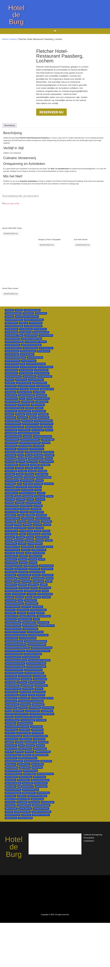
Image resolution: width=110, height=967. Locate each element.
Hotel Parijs (49, 496)
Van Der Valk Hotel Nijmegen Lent (13, 348)
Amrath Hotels (9, 811)
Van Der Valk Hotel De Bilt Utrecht (28, 366)
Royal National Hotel (41, 395)
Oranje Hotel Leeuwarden (24, 411)
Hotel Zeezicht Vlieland (11, 471)
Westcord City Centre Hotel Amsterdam (34, 319)
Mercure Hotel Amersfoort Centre (30, 423)
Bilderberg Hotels (29, 751)
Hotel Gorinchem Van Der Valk (12, 549)
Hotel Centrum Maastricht (38, 578)
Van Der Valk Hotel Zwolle (11, 329)
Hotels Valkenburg (38, 455)
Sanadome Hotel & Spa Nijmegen (26, 395)
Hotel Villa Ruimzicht (29, 477)
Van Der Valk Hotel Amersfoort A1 (13, 376)
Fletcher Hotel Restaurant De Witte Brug (36, 663)
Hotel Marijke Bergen (46, 521)
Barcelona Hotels (22, 795)
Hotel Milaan (21, 515)
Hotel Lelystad (39, 527)
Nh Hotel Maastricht (31, 414)
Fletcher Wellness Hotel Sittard (30, 625)
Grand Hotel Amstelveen (22, 609)
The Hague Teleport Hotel (43, 385)
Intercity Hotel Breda (23, 448)
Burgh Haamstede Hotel (30, 742)
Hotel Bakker (44, 584)
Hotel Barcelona (22, 584)
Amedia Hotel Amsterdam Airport (22, 811)
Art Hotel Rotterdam (10, 805)
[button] (55, 30)
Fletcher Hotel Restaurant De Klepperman (15, 666)
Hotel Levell (31, 527)
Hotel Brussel (49, 578)
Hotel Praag (18, 496)
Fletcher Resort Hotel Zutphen (30, 628)
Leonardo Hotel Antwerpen (12, 442)
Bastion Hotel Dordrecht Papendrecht (40, 780)
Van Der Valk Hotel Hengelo (12, 354)
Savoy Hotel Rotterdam (11, 395)
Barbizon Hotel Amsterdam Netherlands (37, 795)
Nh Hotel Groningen (43, 414)
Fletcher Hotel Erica (21, 682)
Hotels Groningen (35, 464)
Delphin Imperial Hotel (18, 710)
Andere (13, 39)
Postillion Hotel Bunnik (11, 404)
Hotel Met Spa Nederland (27, 518)
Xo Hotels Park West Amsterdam (13, 313)
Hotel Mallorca (9, 524)
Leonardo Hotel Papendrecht (12, 439)
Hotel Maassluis (27, 524)
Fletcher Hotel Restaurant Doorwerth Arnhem (16, 660)
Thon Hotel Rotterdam (11, 385)
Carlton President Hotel (37, 729)
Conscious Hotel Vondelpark (27, 720)
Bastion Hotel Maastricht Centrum (45, 773)
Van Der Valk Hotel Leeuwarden (28, 351)
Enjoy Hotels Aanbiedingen (12, 694)
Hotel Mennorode (21, 521)
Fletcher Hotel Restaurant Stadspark (14, 641)
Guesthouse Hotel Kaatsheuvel (13, 606)
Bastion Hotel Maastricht (11, 776)
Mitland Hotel (33, 417)
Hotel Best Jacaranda (38, 581)
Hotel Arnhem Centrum (45, 587)
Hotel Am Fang (19, 597)
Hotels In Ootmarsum (32, 461)
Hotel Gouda (49, 546)
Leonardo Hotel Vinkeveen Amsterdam (42, 436)
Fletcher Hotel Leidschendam (12, 679)
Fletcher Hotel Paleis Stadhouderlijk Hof (34, 672)
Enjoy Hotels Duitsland (25, 691)
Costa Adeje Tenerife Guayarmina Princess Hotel (17, 713)
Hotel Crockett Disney (47, 575)
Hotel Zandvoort (22, 471)
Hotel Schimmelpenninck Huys (12, 490)
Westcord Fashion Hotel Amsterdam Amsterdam (27, 316)
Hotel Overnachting (10, 499)
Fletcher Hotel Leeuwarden (40, 679)
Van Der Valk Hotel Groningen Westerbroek (15, 357)
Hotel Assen (34, 587)
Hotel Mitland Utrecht (10, 515)
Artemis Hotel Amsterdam (47, 802)
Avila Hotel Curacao (10, 802)
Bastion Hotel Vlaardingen (11, 767)
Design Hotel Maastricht (38, 704)
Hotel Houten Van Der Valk (34, 534)
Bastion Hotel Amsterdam (29, 792)
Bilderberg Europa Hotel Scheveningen (27, 758)
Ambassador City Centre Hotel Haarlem (41, 811)
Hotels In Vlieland (20, 461)
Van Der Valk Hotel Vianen (26, 329)
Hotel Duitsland (32, 559)
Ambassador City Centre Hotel (12, 814)
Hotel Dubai (41, 559)
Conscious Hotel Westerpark (12, 720)
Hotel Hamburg (39, 540)
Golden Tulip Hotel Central (12, 616)
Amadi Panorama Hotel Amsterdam (41, 814)
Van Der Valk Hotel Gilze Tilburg (35, 357)
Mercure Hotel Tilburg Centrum (13, 420)
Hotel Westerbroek (10, 474)
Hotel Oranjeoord (21, 499)
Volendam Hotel (23, 322)
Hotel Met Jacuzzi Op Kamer (42, 518)
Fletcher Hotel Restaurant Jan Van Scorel (15, 650)
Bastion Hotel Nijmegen (29, 773)
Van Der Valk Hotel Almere (29, 376)
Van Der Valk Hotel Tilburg (11, 332)
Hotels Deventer (9, 467)
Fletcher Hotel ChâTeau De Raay (36, 682)
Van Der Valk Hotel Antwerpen (41, 373)
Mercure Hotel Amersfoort (46, 423)
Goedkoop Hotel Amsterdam (24, 619)
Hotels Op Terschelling (11, 458)
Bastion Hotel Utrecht (25, 767)
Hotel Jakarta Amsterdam (11, 534)
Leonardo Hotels (27, 436)
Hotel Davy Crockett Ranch (24, 575)
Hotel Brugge (8, 581)
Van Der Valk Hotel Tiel (25, 332)
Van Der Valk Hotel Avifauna (41, 370)
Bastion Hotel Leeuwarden (25, 776)
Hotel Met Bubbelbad (10, 521)
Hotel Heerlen (9, 540)
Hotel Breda (17, 581)
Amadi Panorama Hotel (11, 818)
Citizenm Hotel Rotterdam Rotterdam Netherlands (17, 726)
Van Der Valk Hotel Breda (11, 370)
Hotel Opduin (30, 499)
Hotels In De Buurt (24, 464)
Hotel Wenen (20, 474)
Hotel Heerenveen (19, 540)
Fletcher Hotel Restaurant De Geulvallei (36, 666)
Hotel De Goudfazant (10, 575)
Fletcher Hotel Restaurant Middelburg (36, 644)
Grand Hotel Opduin (37, 606)
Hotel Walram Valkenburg (41, 474)
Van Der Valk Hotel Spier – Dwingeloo (14, 335)
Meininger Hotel (47, 426)
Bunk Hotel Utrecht (43, 742)
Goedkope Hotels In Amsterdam (27, 616)
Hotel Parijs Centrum (39, 496)
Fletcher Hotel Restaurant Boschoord (14, 669)
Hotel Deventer (9, 568)
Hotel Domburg (33, 562)
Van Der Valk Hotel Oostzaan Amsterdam (31, 344)
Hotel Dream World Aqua (11, 562)
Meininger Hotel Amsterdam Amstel (34, 426)
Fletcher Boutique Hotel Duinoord (13, 688)
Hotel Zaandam (32, 471)
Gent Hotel (36, 619)
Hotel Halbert (49, 540)
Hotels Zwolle (29, 455)
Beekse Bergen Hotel (10, 764)
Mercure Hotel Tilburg (27, 420)
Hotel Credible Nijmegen (11, 578)
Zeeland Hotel (19, 310)
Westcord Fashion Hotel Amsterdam (14, 319)
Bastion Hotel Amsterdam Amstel (30, 789)
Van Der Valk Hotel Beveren (26, 370)
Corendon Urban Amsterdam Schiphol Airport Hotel (41, 713)
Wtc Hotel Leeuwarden (41, 313)
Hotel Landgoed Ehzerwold (26, 530)
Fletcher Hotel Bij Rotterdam (12, 685)
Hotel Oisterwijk (9, 502)
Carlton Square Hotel (24, 729)
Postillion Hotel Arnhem (23, 404)
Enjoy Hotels (23, 694)
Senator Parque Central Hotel (24, 392)
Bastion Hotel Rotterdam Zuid (30, 770)
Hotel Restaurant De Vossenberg (27, 493)
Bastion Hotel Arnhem (10, 786)
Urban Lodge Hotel (10, 382)
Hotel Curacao (36, 575)
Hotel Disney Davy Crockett (30, 565)
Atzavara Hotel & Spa (34, 802)
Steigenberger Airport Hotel (47, 389)
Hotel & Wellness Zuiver (30, 600)
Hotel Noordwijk (38, 505)
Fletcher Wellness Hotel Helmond (13, 628)
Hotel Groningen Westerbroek (35, 543)
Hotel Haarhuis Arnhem (11, 543)
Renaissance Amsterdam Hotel (42, 398)
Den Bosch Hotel (23, 707)
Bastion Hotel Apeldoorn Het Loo (25, 786)
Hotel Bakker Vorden (33, 584)
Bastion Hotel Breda (27, 783)
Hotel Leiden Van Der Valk (11, 530)
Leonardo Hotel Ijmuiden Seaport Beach (30, 439)
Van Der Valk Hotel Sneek (31, 335)
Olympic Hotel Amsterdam (39, 411)
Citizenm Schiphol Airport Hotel (25, 723)
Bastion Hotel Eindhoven (23, 780)
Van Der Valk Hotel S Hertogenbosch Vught (31, 338)
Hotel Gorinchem (26, 549)
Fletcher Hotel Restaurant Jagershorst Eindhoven (38, 650)
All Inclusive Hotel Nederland (25, 818)
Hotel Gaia (28, 553)
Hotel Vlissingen (18, 477)
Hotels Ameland (19, 467)
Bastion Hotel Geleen (10, 780)
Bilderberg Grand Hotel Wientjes (40, 754)
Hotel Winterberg (42, 471)
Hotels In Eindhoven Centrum (46, 461)
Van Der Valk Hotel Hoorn (43, 351)
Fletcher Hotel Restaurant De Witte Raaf (15, 663)
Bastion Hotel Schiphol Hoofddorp (13, 770)
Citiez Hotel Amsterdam (36, 726)
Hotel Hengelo (30, 537)
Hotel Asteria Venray (24, 587)
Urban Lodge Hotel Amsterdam (36, 379)
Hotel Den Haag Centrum (21, 568)
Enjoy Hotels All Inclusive (39, 691)
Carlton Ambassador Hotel (12, 739)
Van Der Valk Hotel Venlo (40, 329)
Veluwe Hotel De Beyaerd (35, 322)
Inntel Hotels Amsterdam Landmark (33, 452)
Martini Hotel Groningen (11, 430)
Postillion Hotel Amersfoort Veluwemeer (14, 408)
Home (5, 39)
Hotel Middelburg (30, 515)
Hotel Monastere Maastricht (36, 512)
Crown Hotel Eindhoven (47, 710)
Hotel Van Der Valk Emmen (12, 480)
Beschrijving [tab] (9, 125)
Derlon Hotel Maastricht (11, 707)
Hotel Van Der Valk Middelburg (43, 477)
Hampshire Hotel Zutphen (31, 603)
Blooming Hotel (19, 751)
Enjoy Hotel (31, 694)
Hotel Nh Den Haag (35, 508)
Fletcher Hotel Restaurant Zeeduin (27, 638)
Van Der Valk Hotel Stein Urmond (40, 332)
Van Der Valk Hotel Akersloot (44, 376)
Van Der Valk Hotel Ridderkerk (12, 344)
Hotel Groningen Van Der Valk (12, 546)
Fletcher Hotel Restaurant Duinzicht (31, 657)
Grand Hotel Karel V (10, 609)
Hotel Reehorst (9, 496)
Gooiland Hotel (31, 612)
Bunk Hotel (21, 745)
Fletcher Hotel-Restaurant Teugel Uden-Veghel (16, 635)
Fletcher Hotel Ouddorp (11, 676)
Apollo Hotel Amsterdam (11, 808)
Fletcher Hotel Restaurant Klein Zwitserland (41, 647)
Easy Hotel (49, 698)
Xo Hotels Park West (28, 313)
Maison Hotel (49, 430)
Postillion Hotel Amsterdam (38, 404)
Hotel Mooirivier (24, 512)
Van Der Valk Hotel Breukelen (45, 366)
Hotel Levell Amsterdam (20, 527)
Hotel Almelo (37, 597)
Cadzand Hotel (19, 742)
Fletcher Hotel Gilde (10, 682)
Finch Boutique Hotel (28, 688)
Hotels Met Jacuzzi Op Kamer (36, 458)
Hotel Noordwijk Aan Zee (26, 505)
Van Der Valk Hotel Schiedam (12, 338)
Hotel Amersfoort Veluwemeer (45, 594)
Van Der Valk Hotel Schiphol (46, 335)
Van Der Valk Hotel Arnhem (26, 373)
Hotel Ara (8, 594)
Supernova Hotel (34, 389)
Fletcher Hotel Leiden (26, 679)
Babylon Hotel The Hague (23, 799)
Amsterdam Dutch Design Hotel (41, 808)
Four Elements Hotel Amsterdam (13, 622)
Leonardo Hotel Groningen (47, 439)
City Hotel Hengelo (41, 720)
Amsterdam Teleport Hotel (25, 808)
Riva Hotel (22, 398)
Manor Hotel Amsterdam (37, 430)
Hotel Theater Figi (28, 483)
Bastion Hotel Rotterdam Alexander (13, 773)
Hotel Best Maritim (26, 581)
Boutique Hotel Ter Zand (11, 748)
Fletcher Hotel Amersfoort (41, 685)
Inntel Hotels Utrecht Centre (36, 448)
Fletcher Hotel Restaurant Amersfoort (14, 672)
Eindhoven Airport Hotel (11, 698)
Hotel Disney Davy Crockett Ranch (14, 565)
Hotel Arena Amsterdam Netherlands (14, 590)
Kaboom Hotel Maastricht (25, 445)
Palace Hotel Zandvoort (11, 411)
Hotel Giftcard (20, 553)
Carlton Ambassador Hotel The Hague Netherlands (35, 736)
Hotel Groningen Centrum (27, 546)
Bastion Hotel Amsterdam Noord (13, 789)
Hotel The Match (38, 483)
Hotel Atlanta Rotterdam (11, 587)
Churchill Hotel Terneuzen (11, 729)
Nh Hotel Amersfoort (22, 417)
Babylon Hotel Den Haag (37, 799)
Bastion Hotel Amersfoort (43, 792)
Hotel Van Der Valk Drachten (27, 480)
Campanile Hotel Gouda (39, 739)
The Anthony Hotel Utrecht (12, 389)
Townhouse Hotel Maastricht (39, 382)
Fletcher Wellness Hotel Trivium (13, 625)
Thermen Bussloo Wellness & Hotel (26, 385)
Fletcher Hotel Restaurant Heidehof (14, 654)
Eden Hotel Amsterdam (24, 698)
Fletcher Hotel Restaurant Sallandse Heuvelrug (35, 641)
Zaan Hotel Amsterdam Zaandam (32, 310)
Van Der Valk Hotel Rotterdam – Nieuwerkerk (35, 341)
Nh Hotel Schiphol (20, 414)
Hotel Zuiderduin (38, 467)
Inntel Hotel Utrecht (48, 452)
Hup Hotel (20, 455)
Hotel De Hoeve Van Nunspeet (37, 572)
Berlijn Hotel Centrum (46, 761)
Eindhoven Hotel (40, 694)
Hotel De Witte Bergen (47, 568)
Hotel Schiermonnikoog (27, 490)
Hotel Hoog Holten (10, 537)
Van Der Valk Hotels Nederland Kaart (33, 326)
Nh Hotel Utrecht (9, 414)
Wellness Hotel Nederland (11, 322)
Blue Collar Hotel (9, 751)
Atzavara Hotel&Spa (21, 802)
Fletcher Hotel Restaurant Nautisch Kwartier (16, 644)
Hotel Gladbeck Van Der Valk (38, 549)
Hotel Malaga (18, 524)
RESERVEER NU (51, 112)
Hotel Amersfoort (9, 597)
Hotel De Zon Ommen (34, 568)
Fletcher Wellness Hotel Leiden (47, 625)
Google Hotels (40, 612)
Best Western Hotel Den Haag (32, 761)
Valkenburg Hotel (9, 379)
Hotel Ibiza (22, 534)
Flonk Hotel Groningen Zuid (29, 622)
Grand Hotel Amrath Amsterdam (38, 609)
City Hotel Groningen (10, 723)
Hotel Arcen (45, 590)
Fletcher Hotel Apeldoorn (26, 685)
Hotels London (48, 458)
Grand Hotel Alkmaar (10, 612)
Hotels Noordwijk (22, 458)
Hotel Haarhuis (22, 543)
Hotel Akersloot (46, 597)
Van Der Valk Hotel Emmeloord (12, 360)
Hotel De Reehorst (23, 572)
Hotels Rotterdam (49, 455)
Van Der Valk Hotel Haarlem (27, 354)
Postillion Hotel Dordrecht (28, 401)
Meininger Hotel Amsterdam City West (14, 426)
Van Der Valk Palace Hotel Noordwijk (14, 326)
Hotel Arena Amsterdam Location (32, 590)
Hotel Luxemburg (37, 524)
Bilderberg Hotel (26, 754)
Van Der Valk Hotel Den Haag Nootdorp (36, 363)
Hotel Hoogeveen (46, 534)
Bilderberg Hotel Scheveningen (43, 751)
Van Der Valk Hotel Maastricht (30, 348)
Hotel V (19, 483)
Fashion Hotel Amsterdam (11, 691)
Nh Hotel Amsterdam (10, 417)
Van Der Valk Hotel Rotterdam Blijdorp (14, 341)
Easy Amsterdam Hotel (11, 701)
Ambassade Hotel (26, 814)
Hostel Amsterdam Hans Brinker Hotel (14, 603)
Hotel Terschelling (10, 486)
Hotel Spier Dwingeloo (21, 486)
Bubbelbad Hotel (30, 745)
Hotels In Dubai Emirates (11, 464)
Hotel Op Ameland (40, 499)
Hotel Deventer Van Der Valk (46, 565)
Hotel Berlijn (48, 581)
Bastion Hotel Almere (10, 795)
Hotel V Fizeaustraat (10, 483)
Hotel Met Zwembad (41, 515)
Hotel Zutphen (29, 467)
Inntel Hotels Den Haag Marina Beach (14, 452)
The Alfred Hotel (24, 389)
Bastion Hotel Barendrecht (41, 783)
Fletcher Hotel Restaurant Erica (13, 657)
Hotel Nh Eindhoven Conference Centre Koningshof (17, 508)
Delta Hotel (8, 710)
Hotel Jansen (46, 530)
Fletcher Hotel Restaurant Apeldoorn (33, 669)
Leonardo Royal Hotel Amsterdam (13, 436)
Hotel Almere (28, 597)
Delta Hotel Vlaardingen (35, 707)
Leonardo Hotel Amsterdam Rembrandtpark (30, 442)
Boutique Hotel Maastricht (25, 748)
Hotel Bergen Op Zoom (11, 584)
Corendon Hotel (9, 717)
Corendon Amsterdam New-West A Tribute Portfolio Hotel (28, 717)
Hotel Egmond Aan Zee (11, 559)
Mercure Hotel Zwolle (43, 417)
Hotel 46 (20, 600)
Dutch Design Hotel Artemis (12, 704)
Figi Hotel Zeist (38, 688)
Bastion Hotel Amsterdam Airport (13, 792)
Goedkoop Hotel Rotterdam (43, 616)
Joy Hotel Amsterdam (38, 445)
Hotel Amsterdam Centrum (19, 594)
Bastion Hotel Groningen (39, 776)
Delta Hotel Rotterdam (48, 707)
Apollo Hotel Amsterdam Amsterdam (41, 805)
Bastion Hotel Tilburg (37, 767)
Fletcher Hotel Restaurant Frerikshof (32, 654)
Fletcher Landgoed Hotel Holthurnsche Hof (15, 631)
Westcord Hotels (9, 316)
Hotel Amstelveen (31, 594)
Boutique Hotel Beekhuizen (40, 748)
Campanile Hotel (9, 742)
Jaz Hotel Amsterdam (10, 448)
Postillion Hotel (29, 408)
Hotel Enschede (23, 556)
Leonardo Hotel (46, 442)
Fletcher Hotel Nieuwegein (25, 676)
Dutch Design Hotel (25, 704)
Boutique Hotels (40, 745)
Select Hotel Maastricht (39, 392)
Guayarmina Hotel (26, 606)
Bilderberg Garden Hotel (11, 758)
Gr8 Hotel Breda (21, 612)
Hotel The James (49, 483)
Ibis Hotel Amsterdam (10, 455)
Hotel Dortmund (23, 562)
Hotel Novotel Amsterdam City (33, 502)
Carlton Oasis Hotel (10, 732)
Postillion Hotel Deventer (41, 401)
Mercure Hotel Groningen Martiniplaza (43, 420)
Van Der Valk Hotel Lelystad (12, 351)
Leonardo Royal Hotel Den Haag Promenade (29, 433)
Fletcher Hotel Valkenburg (11, 638)
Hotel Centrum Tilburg (24, 578)
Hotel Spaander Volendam (35, 486)
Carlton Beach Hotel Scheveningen (13, 736)
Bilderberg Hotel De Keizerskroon (13, 754)
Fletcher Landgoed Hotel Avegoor (35, 631)
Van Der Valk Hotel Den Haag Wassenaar (15, 363)
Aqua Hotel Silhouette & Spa (24, 805)
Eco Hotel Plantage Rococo (38, 698)
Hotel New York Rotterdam (12, 512)
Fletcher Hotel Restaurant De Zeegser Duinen (39, 660)
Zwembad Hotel (9, 310)
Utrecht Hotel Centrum (21, 379)
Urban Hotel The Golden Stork (23, 382)
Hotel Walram (9, 477)
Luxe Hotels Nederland (11, 433)
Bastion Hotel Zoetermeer (23, 764)
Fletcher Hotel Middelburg (39, 676)
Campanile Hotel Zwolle (25, 739)
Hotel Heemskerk (29, 540)
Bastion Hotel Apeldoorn (41, 786)
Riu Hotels (29, 398)
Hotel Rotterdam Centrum (11, 493)
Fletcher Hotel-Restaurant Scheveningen (38, 635)
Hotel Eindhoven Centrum (35, 556)
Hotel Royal (38, 490)
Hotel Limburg (9, 527)
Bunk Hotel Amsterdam (11, 745)
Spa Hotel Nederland (10, 392)
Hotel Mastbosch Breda (33, 521)
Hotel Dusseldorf (22, 559)
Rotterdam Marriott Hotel (11, 398)
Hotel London (47, 524)
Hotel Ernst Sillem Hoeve (11, 556)
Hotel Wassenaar (29, 474)
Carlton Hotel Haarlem (38, 732)
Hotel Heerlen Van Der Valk (42, 537)
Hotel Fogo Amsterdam (38, 553)
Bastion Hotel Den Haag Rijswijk (13, 783)
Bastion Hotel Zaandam (37, 764)
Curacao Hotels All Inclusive (32, 710)
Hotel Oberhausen (20, 502)
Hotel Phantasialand (27, 496)
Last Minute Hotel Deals (11, 445)
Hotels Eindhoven (45, 464)
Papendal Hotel (39, 408)
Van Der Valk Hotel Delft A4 (12, 366)
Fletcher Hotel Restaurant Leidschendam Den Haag (17, 647)
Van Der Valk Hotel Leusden (46, 348)
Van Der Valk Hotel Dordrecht (28, 360)
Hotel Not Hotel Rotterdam (12, 505)
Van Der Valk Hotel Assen (11, 373)
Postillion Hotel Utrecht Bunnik (12, 401)
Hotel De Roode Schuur (11, 572)
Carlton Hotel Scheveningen (23, 732)
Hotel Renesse (41, 493)
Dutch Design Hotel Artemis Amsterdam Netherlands (31, 701)
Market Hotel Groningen (24, 430)
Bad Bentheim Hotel (10, 799)
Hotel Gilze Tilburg (10, 553)
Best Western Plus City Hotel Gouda (14, 761)
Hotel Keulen (37, 530)
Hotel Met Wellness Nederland (12, 518)
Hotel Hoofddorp (20, 537)
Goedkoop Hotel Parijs (11, 619)
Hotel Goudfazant (40, 546)
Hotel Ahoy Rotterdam (11, 600)
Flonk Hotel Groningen (43, 622)
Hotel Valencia (39, 480)
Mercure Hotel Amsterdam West (13, 423)
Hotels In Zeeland (10, 461)
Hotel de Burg (16, 15)
